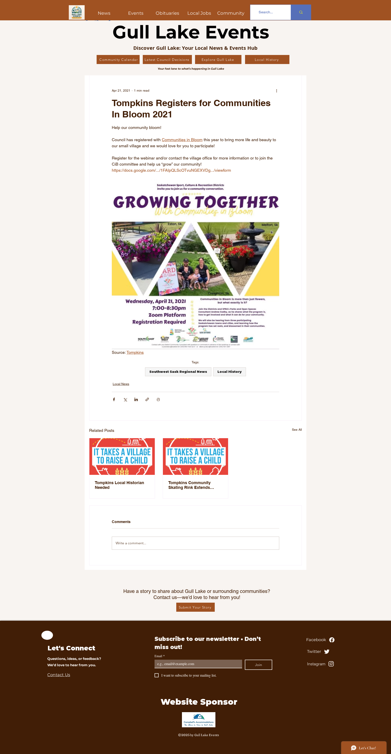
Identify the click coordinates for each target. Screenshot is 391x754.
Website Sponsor (199, 702)
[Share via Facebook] (114, 399)
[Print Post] (158, 399)
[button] (231, 13)
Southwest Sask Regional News (178, 372)
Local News (121, 384)
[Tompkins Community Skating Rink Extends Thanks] (195, 456)
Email (160, 656)
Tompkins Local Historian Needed (119, 485)
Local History (229, 372)
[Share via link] (147, 399)
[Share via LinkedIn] (136, 399)
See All (297, 429)
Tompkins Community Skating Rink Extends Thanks (189, 485)
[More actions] (276, 90)
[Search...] (301, 12)
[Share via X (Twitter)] (125, 399)
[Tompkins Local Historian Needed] (122, 456)
